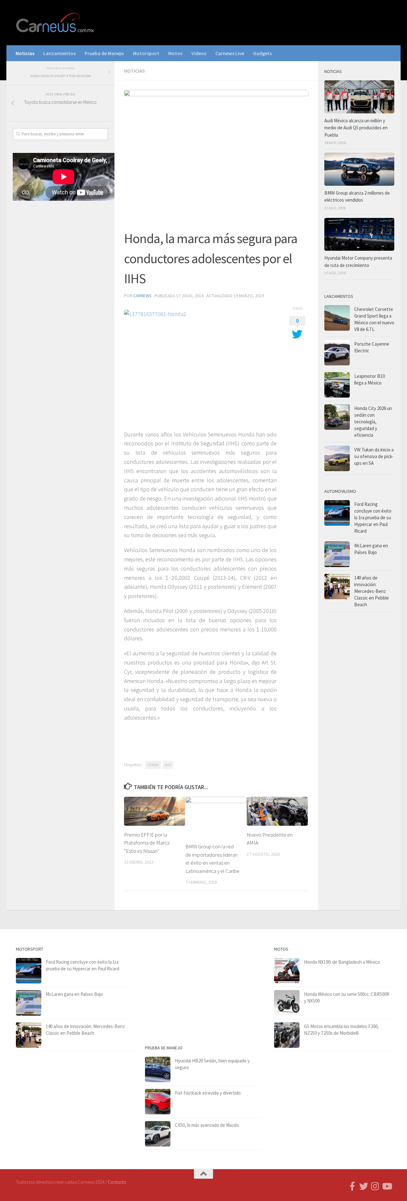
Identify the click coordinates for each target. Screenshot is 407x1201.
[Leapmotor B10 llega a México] (337, 385)
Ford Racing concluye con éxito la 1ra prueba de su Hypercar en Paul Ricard (372, 517)
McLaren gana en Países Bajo (74, 994)
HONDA (153, 764)
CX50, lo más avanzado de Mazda (207, 1125)
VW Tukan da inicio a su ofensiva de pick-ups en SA (374, 456)
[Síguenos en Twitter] (363, 1186)
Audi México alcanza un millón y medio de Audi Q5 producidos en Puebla (356, 128)
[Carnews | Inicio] (55, 22)
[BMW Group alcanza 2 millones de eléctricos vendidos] (359, 169)
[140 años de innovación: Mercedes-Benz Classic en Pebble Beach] (337, 586)
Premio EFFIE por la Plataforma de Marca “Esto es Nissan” (146, 842)
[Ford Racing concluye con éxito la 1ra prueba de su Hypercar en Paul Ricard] (337, 513)
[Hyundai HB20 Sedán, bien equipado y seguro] (157, 1069)
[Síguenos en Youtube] (386, 1186)
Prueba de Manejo (104, 53)
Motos (175, 53)
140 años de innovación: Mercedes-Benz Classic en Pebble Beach (371, 591)
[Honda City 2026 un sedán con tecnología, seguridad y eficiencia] (337, 417)
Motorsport (146, 53)
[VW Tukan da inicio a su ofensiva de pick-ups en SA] (337, 458)
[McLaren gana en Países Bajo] (337, 554)
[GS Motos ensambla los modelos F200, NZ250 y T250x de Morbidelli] (287, 1035)
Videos (198, 53)
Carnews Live (229, 53)
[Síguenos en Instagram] (375, 1186)
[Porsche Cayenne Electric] (337, 352)
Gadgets (262, 53)
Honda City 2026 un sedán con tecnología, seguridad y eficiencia (373, 421)
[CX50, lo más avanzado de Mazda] (157, 1134)
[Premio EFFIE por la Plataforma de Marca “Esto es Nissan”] (154, 811)
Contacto (117, 1182)
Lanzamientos (59, 53)
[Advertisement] (60, 311)
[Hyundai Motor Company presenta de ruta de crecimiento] (359, 234)
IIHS (168, 764)
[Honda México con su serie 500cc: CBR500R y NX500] (287, 1003)
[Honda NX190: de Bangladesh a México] (287, 970)
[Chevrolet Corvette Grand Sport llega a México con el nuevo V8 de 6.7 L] (337, 318)
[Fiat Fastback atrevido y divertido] (157, 1101)
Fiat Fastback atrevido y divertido (208, 1093)
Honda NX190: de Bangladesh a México (342, 962)
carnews (142, 295)
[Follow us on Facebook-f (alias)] (352, 1186)
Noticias (25, 53)
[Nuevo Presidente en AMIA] (277, 811)
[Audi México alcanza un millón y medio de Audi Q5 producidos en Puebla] (359, 96)
